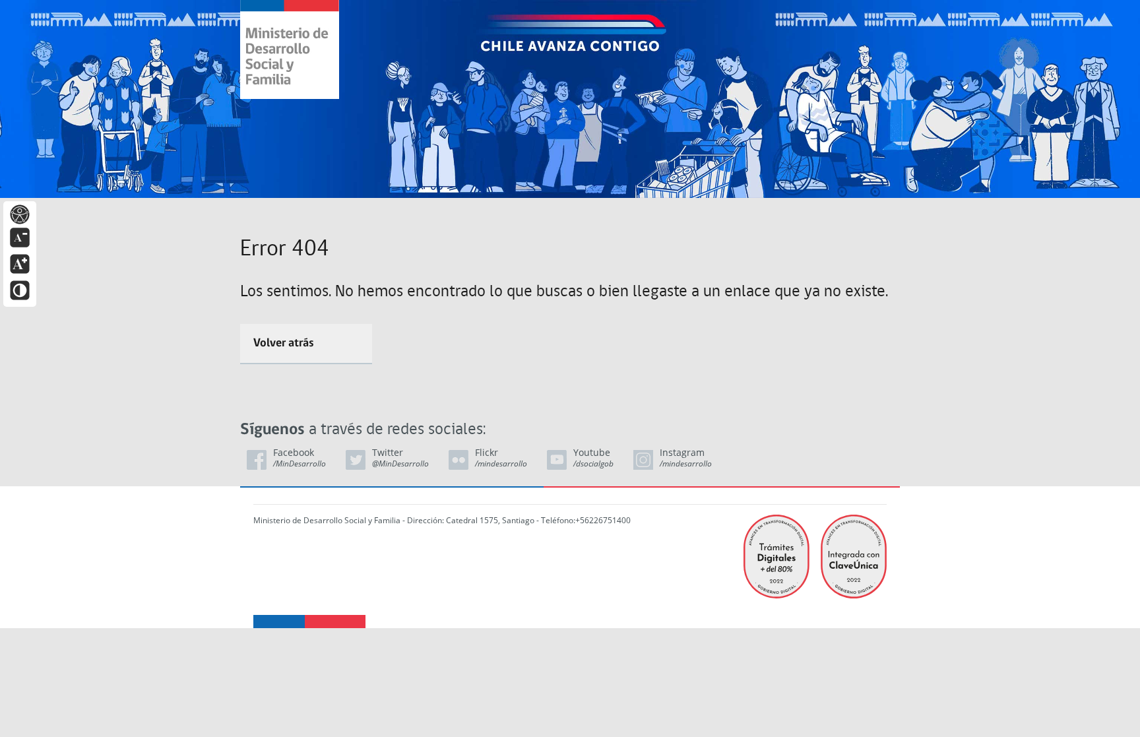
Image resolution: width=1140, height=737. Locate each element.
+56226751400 (603, 520)
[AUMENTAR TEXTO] (20, 263)
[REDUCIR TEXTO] (20, 236)
